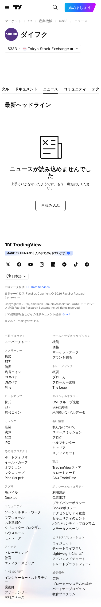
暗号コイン (13, 372)
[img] (72, 49)
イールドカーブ (16, 462)
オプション (13, 467)
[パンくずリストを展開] (30, 21)
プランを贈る (62, 357)
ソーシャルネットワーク (23, 512)
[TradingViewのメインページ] (17, 7)
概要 (55, 372)
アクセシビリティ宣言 (68, 513)
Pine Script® (14, 478)
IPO (7, 442)
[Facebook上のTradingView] (19, 264)
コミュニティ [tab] (75, 89)
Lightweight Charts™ (68, 553)
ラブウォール (14, 517)
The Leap (59, 387)
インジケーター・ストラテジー (26, 579)
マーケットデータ (65, 352)
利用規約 (59, 492)
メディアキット (63, 453)
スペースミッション (67, 432)
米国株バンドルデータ (68, 412)
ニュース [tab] (50, 89)
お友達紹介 (13, 522)
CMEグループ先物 (65, 402)
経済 (8, 427)
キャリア (59, 448)
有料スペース (14, 597)
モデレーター (14, 538)
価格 (55, 347)
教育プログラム (63, 594)
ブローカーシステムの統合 (72, 584)
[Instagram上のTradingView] (42, 264)
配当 (8, 437)
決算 (8, 432)
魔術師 (10, 587)
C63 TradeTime (64, 478)
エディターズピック (19, 563)
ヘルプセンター (63, 442)
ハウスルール (14, 533)
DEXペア (11, 382)
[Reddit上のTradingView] (87, 264)
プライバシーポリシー (68, 503)
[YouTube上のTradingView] (30, 264)
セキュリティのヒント (68, 518)
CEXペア (11, 377)
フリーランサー (16, 592)
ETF (8, 361)
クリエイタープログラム (23, 528)
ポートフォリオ (16, 457)
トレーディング (16, 553)
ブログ (57, 437)
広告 (55, 578)
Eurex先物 (60, 407)
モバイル (11, 492)
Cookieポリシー (64, 508)
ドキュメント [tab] (26, 89)
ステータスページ (65, 529)
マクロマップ (14, 473)
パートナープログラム (68, 589)
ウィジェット (62, 543)
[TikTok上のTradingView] (75, 264)
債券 (8, 367)
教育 (8, 558)
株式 (8, 356)
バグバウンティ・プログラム (73, 523)
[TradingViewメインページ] (23, 244)
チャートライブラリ (67, 548)
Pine (8, 387)
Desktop (11, 497)
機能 (55, 342)
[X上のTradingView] (8, 264)
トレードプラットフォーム (72, 564)
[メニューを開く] (7, 7)
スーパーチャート (18, 342)
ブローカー (60, 377)
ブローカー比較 (63, 382)
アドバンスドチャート (68, 559)
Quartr (66, 314)
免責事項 (59, 497)
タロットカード (63, 473)
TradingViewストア (66, 467)
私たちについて (63, 427)
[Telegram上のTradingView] (64, 264)
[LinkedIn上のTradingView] (53, 264)
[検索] (55, 7)
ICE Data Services (38, 287)
